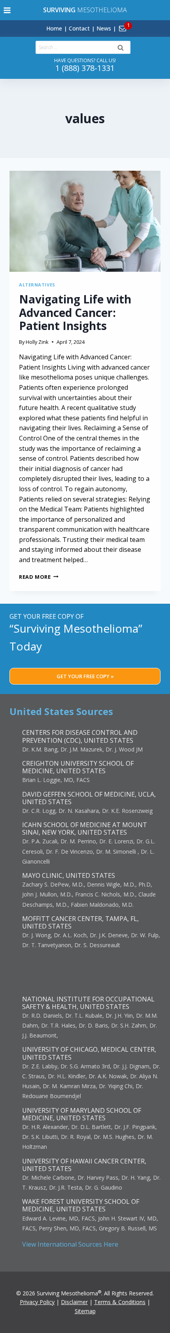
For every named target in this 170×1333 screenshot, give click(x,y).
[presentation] (85, 221)
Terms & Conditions (119, 1302)
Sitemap (85, 1311)
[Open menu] (7, 10)
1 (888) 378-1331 (85, 68)
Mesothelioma (85, 10)
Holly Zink (37, 341)
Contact (79, 28)
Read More (39, 576)
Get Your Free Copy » (85, 676)
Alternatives (37, 285)
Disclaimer (74, 1302)
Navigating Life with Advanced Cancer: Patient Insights (75, 312)
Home (54, 28)
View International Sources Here (70, 1244)
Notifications (135, 23)
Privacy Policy (37, 1302)
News (103, 28)
